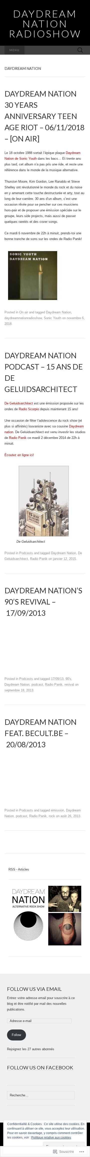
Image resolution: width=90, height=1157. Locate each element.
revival (69, 684)
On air (23, 312)
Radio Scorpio (29, 409)
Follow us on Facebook (40, 1067)
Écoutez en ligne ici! (19, 455)
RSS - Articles (18, 869)
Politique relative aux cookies (51, 1137)
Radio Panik (17, 438)
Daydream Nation (58, 312)
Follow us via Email (34, 989)
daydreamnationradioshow (23, 318)
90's (68, 679)
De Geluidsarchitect (18, 403)
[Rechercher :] (80, 50)
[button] (28, 915)
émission (57, 810)
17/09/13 (57, 679)
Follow (16, 1035)
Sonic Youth (52, 318)
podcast (37, 684)
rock (52, 816)
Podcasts (26, 553)
